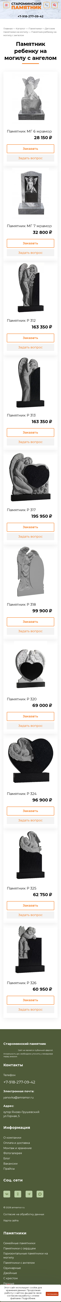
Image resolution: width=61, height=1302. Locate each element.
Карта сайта (10, 1220)
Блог (6, 1158)
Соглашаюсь (52, 1294)
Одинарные (12, 1268)
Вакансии (10, 1163)
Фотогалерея (12, 1153)
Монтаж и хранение (17, 1148)
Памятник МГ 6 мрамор (29, 131)
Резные (8, 1283)
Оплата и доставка (16, 1142)
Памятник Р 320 (22, 699)
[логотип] (26, 5)
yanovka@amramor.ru (18, 1097)
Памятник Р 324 (22, 793)
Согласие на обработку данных (23, 1214)
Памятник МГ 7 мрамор (29, 226)
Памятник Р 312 (21, 320)
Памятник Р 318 (21, 604)
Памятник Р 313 (21, 415)
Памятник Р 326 (21, 983)
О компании (12, 1137)
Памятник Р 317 (21, 510)
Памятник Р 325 (21, 888)
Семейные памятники (19, 1243)
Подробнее (28, 1298)
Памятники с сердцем (19, 1248)
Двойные (10, 1273)
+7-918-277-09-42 (30, 16)
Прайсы (9, 1168)
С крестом (10, 1278)
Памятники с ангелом (19, 1262)
